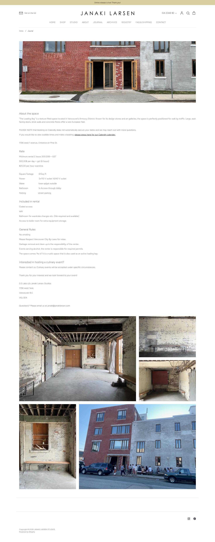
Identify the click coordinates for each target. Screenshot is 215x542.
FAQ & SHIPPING (144, 22)
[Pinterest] (195, 519)
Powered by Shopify (27, 532)
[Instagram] (189, 519)
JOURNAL (98, 22)
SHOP (63, 22)
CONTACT (161, 22)
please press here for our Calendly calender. (95, 134)
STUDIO (74, 22)
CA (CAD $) (168, 13)
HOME (52, 22)
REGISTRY (126, 22)
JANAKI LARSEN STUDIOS (44, 529)
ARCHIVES (112, 22)
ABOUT (85, 22)
